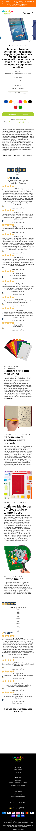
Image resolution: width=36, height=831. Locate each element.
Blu (6, 102)
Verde (20, 107)
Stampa (18, 85)
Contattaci (18, 780)
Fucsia (20, 102)
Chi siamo (18, 767)
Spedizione (17, 73)
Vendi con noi (18, 769)
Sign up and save (17, 802)
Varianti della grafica (18, 98)
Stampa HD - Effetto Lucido (18, 93)
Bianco (16, 102)
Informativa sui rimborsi (18, 785)
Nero (30, 102)
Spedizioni (18, 777)
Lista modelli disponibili (18, 796)
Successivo (22, 183)
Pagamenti (18, 772)
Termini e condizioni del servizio (18, 782)
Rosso (16, 107)
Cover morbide (18, 791)
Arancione (11, 102)
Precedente (13, 183)
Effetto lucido (18, 794)
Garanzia (18, 775)
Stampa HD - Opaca (18, 88)
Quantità (18, 77)
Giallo (25, 102)
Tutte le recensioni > (18, 703)
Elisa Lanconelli (21, 119)
